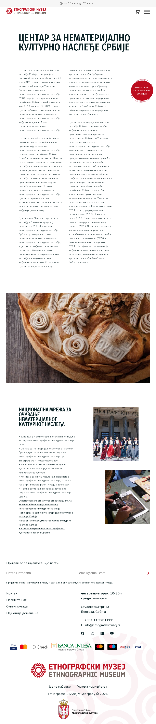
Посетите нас (16, 600)
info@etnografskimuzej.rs (100, 625)
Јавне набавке (60, 686)
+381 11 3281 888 (97, 620)
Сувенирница (17, 606)
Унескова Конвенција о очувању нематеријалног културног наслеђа (39, 506)
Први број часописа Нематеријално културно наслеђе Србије (46, 514)
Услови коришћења (92, 686)
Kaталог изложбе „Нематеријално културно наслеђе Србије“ (45, 522)
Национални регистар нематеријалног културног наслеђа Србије (42, 530)
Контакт (12, 593)
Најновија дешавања (22, 613)
